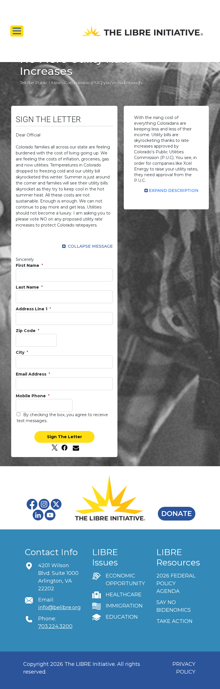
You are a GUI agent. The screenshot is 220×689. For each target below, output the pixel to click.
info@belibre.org (59, 607)
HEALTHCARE (124, 594)
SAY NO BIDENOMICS (173, 606)
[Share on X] (55, 447)
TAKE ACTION (174, 621)
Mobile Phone (31, 396)
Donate (176, 513)
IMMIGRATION (124, 606)
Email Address (32, 374)
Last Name (28, 287)
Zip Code (26, 331)
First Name (28, 265)
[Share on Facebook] (64, 447)
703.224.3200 (55, 626)
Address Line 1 (32, 309)
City (20, 352)
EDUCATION (122, 617)
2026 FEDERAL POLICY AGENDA (175, 583)
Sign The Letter (64, 436)
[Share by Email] (74, 447)
